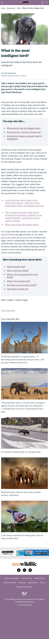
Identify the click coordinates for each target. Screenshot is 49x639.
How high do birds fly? (17, 289)
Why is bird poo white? (18, 270)
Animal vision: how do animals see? (24, 132)
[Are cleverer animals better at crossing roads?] (24, 433)
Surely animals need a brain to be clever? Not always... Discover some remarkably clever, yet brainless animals (24, 204)
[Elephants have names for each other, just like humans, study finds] (24, 473)
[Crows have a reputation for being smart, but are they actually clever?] (24, 516)
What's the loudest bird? (18, 281)
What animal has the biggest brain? (24, 128)
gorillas (23, 237)
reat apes (6, 237)
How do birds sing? (16, 266)
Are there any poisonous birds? (22, 285)
